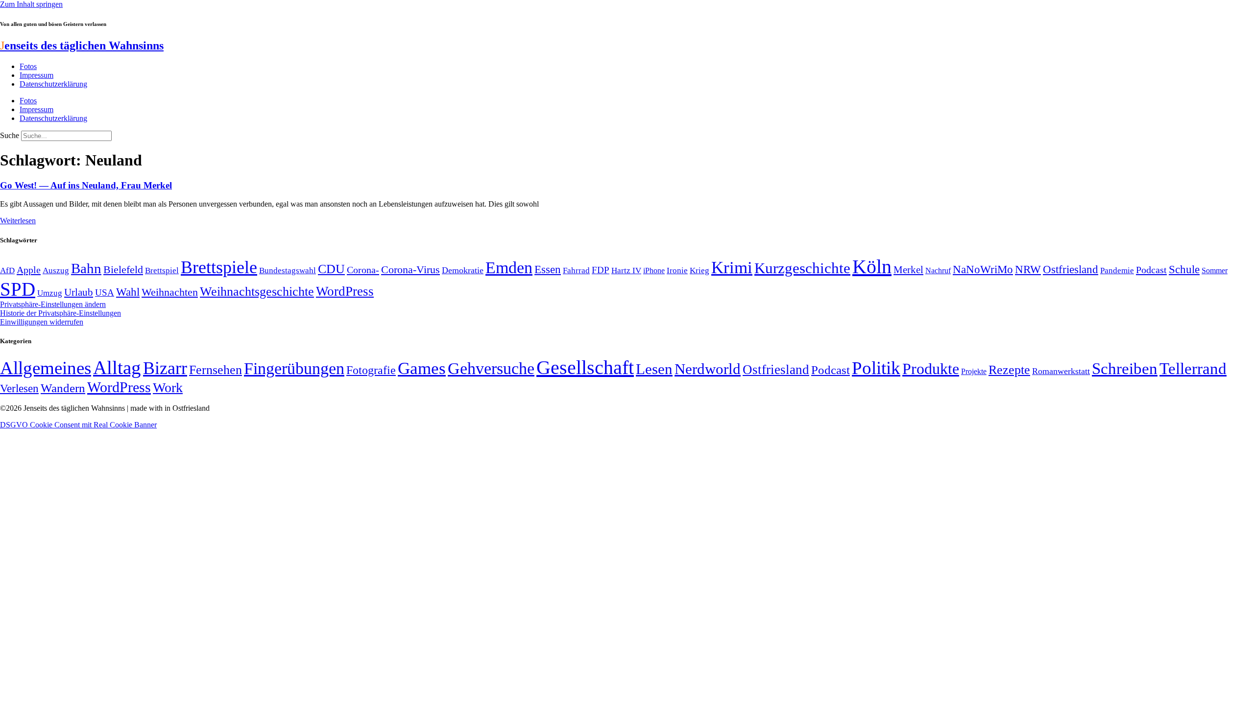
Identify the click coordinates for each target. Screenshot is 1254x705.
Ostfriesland (1070, 269)
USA (104, 292)
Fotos (28, 66)
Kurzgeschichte (802, 268)
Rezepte (1009, 370)
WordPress (345, 291)
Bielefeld (123, 269)
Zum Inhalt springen (31, 4)
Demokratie (462, 270)
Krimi (731, 267)
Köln (872, 267)
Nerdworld (708, 368)
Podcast (1151, 269)
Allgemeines (45, 368)
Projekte (974, 371)
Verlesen (19, 388)
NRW (1028, 269)
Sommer (1215, 270)
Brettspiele (219, 267)
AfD (7, 270)
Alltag (117, 367)
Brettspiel (162, 270)
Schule (1184, 269)
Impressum (36, 75)
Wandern (63, 388)
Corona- (363, 269)
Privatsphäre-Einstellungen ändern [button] (53, 304)
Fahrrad (576, 270)
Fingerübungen (294, 368)
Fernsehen (215, 370)
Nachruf (938, 270)
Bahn (86, 268)
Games (422, 368)
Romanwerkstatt (1061, 371)
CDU (331, 269)
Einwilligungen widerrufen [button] (41, 322)
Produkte (930, 368)
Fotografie (371, 370)
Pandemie (1117, 270)
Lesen (654, 368)
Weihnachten (170, 292)
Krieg (699, 270)
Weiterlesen (18, 220)
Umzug (49, 293)
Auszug (56, 270)
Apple (29, 269)
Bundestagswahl (287, 270)
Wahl (128, 291)
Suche (9, 135)
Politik (876, 368)
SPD (17, 289)
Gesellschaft (585, 367)
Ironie (677, 270)
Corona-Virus (410, 269)
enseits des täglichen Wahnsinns (82, 45)
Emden (508, 267)
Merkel (908, 269)
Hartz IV (626, 270)
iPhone (654, 270)
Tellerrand (1193, 368)
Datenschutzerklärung (53, 84)
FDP (600, 270)
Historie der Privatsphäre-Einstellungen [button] (60, 313)
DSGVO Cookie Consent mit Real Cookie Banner (78, 425)
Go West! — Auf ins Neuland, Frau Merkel (86, 185)
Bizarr (165, 368)
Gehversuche (491, 368)
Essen (547, 269)
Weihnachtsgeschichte (257, 291)
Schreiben (1125, 368)
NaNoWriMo (983, 269)
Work (168, 387)
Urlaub (78, 292)
